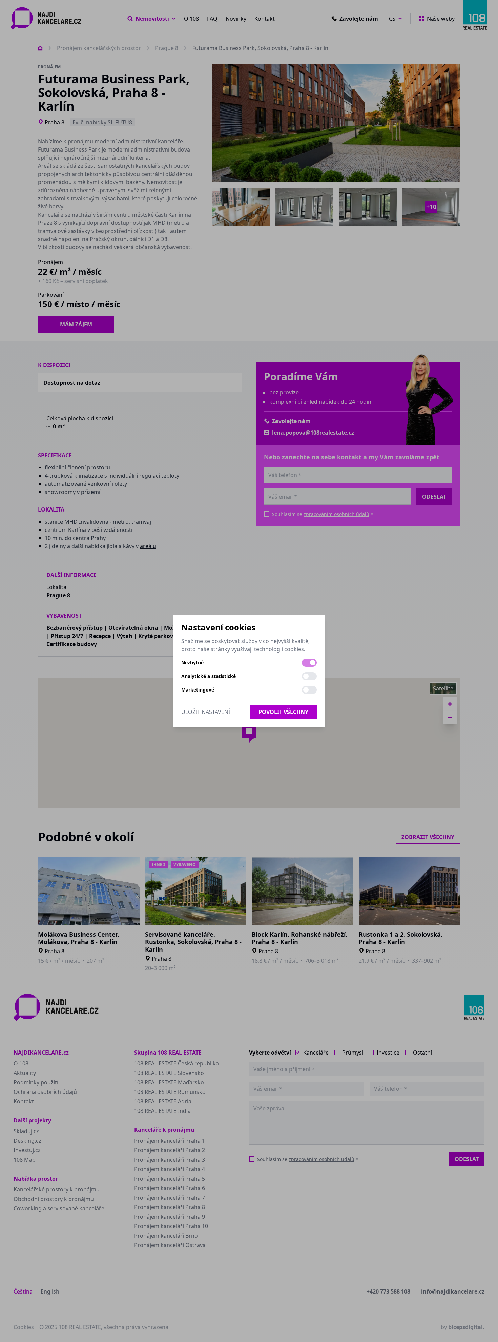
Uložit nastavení (205, 712)
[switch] (309, 663)
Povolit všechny (283, 712)
